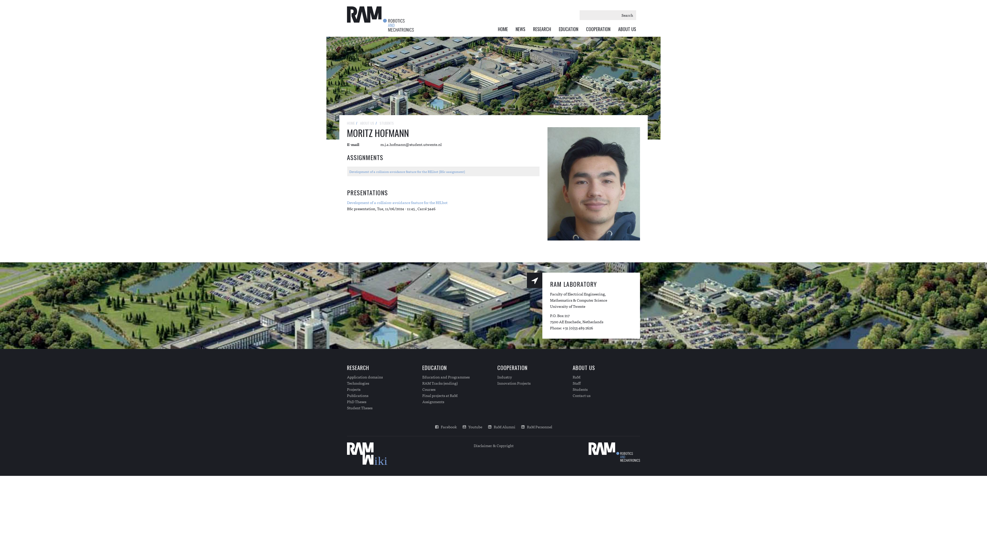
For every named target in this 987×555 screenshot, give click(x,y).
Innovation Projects (514, 383)
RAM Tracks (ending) (440, 383)
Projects (353, 389)
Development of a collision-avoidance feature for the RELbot (397, 202)
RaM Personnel (538, 427)
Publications (357, 395)
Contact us (581, 395)
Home (503, 29)
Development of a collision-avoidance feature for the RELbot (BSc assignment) (407, 171)
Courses (428, 389)
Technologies (358, 383)
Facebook (447, 427)
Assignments (433, 402)
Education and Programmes (446, 377)
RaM (576, 377)
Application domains (365, 377)
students (387, 123)
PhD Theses (356, 402)
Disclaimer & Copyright (494, 445)
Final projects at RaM (440, 395)
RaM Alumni (503, 427)
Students (580, 389)
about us (367, 123)
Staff (577, 383)
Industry (504, 377)
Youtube (474, 427)
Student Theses (359, 408)
